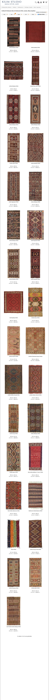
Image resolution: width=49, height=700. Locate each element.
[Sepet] (46, 2)
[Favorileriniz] (43, 2)
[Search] (35, 2)
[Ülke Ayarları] (38, 2)
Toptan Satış (38, 7)
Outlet (35, 7)
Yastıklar (31, 7)
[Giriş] (41, 2)
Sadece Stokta (41, 14)
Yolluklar (15, 7)
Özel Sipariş (27, 7)
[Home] (12, 3)
